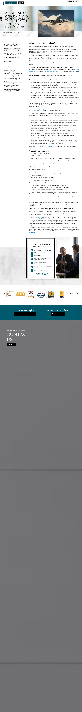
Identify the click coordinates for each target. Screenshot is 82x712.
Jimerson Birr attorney (38, 217)
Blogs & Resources (66, 4)
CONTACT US (11, 344)
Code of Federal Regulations (51, 71)
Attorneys (42, 4)
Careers (76, 4)
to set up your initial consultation (48, 146)
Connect (71, 1)
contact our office (41, 110)
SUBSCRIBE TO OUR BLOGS (25, 314)
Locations (35, 4)
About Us (27, 4)
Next (77, 294)
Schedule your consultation (50, 62)
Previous (4, 294)
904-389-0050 (59, 314)
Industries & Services (53, 4)
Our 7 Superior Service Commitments (42, 274)
